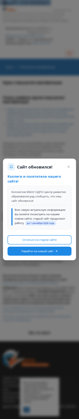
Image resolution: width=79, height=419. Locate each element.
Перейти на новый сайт (37, 251)
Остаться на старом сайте (39, 240)
